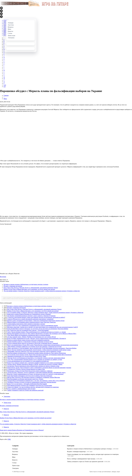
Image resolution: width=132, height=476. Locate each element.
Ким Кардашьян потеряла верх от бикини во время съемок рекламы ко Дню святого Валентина (36, 353)
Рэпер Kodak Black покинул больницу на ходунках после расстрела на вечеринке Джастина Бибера (37, 328)
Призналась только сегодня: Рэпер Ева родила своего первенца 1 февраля (29, 371)
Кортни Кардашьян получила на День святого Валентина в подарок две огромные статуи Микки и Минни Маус (41, 333)
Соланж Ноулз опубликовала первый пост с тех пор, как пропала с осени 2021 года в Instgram (36, 380)
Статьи (14, 462)
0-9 (4, 86)
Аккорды (15, 449)
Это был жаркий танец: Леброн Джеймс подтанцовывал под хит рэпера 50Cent (31, 337)
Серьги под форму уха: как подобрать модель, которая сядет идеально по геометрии (21, 297)
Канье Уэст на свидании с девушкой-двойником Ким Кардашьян (27, 384)
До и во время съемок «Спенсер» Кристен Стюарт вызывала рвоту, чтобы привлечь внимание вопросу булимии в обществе (42, 291)
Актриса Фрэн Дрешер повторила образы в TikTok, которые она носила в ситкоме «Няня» (34, 364)
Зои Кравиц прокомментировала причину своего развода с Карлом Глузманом (31, 315)
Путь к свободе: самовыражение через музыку (50, 297)
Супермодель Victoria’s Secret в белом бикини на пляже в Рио (26, 369)
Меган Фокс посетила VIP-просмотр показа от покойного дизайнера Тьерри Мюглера (33, 377)
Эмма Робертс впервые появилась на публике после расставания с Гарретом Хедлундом (34, 346)
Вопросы (15, 454)
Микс (5, 98)
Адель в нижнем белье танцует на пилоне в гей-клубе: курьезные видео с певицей (32, 343)
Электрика (7, 396)
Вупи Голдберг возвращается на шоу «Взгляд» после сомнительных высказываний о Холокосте (36, 338)
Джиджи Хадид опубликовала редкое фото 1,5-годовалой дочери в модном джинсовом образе (36, 358)
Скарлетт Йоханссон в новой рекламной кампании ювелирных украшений (30, 319)
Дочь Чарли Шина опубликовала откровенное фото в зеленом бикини (28, 335)
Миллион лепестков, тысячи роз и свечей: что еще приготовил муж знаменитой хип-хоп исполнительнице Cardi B (42, 327)
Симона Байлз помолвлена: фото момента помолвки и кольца (26, 324)
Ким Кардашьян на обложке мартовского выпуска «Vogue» (25, 379)
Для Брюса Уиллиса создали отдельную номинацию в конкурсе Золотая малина (31, 382)
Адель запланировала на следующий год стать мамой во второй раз (28, 361)
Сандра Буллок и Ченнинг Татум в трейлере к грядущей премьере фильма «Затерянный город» (36, 372)
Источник (3, 276)
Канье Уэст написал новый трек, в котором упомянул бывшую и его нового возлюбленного (35, 363)
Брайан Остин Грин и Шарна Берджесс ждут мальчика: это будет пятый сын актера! (29, 289)
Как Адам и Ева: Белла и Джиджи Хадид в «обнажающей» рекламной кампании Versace (31, 287)
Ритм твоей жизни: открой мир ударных (37, 298)
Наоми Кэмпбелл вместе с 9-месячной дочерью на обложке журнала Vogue (30, 341)
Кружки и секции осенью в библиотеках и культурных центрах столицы (26, 284)
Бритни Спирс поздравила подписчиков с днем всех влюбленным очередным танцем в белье (35, 320)
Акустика (15, 451)
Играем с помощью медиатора (13, 286)
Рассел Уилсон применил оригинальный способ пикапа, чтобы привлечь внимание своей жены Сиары (39, 350)
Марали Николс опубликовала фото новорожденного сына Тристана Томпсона (31, 322)
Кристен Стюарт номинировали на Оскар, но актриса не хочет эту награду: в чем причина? (35, 374)
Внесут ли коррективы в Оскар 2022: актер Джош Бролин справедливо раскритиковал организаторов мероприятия (42, 345)
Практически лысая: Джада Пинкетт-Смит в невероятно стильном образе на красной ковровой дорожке (39, 367)
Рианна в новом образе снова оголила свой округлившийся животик (28, 340)
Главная (6, 95)
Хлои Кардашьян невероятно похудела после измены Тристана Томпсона (29, 375)
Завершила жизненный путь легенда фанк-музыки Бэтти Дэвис (26, 356)
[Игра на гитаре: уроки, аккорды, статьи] (34, 6)
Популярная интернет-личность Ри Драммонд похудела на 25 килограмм (29, 385)
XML (9, 439)
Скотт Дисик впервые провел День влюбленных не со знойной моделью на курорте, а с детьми (36, 332)
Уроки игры (7, 402)
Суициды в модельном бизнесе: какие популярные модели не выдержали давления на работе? (36, 317)
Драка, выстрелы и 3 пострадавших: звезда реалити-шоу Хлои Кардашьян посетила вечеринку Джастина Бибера (41, 348)
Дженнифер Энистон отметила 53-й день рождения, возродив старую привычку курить (34, 351)
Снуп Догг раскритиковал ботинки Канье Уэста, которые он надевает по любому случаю (34, 359)
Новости (6, 408)
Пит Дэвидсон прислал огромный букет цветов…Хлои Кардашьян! (28, 330)
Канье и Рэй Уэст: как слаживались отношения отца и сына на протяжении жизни (32, 325)
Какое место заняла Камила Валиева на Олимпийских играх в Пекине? (29, 314)
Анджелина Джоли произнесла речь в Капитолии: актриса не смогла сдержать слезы (33, 366)
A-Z (5, 85)
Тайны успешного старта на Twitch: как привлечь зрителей (15, 298)
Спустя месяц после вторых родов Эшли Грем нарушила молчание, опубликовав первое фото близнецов (39, 354)
